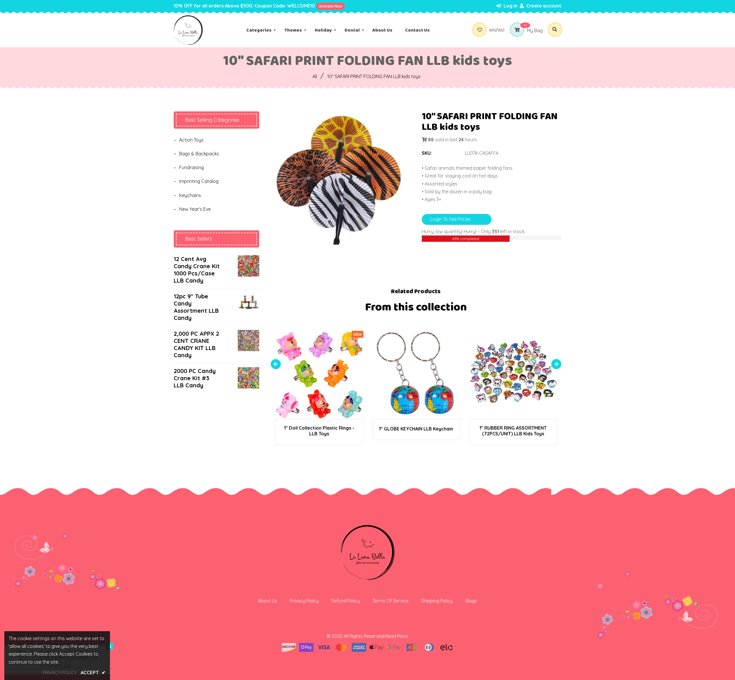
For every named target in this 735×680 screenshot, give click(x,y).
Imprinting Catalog (198, 181)
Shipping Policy (437, 601)
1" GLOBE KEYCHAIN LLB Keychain (416, 429)
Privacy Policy (304, 601)
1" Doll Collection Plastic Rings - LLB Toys (319, 430)
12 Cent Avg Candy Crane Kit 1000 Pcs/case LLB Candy (197, 269)
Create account (543, 6)
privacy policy (59, 672)
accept (93, 672)
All (314, 76)
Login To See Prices (450, 219)
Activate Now (330, 6)
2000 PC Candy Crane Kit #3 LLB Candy (195, 378)
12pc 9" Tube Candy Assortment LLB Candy (196, 307)
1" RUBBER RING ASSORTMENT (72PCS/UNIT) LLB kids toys (513, 430)
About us (267, 601)
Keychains (190, 195)
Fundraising (191, 167)
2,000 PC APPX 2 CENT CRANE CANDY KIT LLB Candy (196, 344)
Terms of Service (391, 601)
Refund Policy (345, 601)
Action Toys (191, 140)
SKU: (427, 153)
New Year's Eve (195, 209)
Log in (509, 6)
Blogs (471, 601)
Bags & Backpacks (199, 154)
